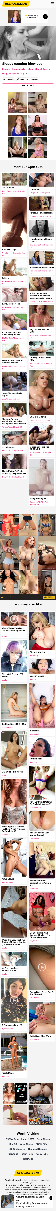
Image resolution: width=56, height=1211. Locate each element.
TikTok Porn (12, 1139)
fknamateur (6, 835)
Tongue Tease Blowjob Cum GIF (42, 301)
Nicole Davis (8, 1073)
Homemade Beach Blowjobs (40, 216)
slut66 (4, 775)
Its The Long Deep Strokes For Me (10, 969)
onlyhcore (33, 941)
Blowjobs (13, 1154)
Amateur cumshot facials (41, 213)
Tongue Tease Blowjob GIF (12, 427)
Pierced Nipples (37, 652)
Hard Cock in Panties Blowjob (13, 477)
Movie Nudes (26, 1144)
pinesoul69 (35, 731)
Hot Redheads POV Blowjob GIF (40, 454)
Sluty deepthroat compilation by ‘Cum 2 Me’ (40, 883)
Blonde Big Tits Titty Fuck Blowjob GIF (39, 503)
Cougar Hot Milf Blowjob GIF (40, 193)
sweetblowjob (35, 889)
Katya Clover (8, 879)
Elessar (5, 278)
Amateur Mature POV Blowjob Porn (41, 365)
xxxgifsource (8, 447)
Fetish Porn (27, 1154)
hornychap (35, 189)
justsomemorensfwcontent (42, 267)
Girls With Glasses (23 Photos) (12, 675)
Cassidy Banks (37, 676)
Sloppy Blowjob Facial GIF (13, 73)
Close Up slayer (9, 249)
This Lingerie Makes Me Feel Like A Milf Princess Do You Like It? (13, 829)
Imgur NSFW (27, 1139)
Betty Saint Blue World (40, 1036)
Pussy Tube (41, 1154)
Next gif (28, 85)
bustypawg (34, 656)
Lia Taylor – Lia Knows (12, 772)
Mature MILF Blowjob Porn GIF (13, 451)
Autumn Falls (36, 759)
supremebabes (7, 728)
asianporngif (34, 734)
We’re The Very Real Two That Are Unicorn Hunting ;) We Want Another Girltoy (14, 942)
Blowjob (6, 69)
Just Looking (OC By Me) (14, 724)
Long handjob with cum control (41, 240)
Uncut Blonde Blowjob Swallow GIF (13, 254)
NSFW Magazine (17, 1149)
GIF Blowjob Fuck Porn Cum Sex (12, 309)
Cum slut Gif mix (38, 417)
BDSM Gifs (41, 1144)
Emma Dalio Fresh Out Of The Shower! (42, 993)
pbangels (5, 1076)
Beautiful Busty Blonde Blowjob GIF (13, 367)
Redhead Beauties (37, 1149)
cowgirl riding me (38, 498)
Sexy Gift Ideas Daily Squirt (12, 394)
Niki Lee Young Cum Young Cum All (39, 834)
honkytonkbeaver (8, 882)
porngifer (33, 679)
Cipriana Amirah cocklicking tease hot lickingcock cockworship (14, 421)
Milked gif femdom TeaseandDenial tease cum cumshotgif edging (41, 295)
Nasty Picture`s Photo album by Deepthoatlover (14, 472)
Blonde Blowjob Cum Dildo (40, 420)
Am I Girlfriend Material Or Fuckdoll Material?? (41, 803)
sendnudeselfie (35, 808)
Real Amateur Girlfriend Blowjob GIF (41, 272)
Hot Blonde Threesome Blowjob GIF (14, 283)
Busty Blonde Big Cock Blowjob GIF (14, 192)
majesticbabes (35, 998)
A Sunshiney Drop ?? (12, 1025)
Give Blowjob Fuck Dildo (11, 399)
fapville (4, 636)
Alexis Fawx (8, 188)
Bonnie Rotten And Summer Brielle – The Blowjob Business (40, 935)
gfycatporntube (7, 1029)
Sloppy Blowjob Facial (38, 69)
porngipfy (33, 762)
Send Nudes (43, 1139)
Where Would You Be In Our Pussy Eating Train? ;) (13, 630)
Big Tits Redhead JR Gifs (39, 330)
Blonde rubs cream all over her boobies (12, 361)
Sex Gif (13, 1144)
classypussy (34, 838)
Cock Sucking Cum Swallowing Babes (11, 333)
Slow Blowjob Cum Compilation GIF (41, 246)
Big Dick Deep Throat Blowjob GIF (13, 339)
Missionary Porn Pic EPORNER (39, 448)
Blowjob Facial (18, 69)
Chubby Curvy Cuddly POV (40, 359)
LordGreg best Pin (11, 304)
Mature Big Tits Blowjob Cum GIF (40, 336)
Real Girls (28, 1159)
